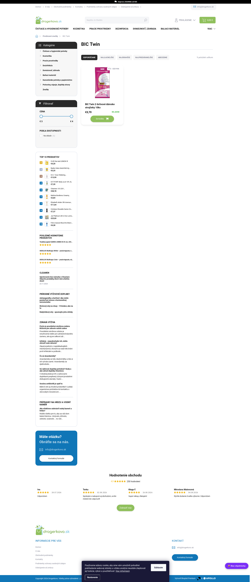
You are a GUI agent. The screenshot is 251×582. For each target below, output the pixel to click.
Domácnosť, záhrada (51, 70)
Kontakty (79, 7)
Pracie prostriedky (50, 61)
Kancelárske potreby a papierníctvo (57, 80)
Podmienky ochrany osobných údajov (102, 7)
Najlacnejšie (107, 57)
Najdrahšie (124, 57)
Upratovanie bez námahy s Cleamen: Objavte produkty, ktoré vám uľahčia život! (55, 279)
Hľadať (145, 20)
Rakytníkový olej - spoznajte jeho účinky (56, 312)
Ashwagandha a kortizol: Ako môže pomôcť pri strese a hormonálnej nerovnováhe (54, 300)
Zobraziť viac (125, 508)
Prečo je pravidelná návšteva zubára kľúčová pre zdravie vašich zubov (55, 327)
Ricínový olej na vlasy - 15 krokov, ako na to (56, 307)
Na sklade (49, 136)
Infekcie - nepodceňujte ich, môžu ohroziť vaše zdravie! (53, 342)
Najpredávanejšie (144, 57)
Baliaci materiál (49, 75)
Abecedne (162, 57)
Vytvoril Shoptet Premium (185, 578)
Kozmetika (47, 56)
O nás (47, 7)
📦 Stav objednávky (237, 566)
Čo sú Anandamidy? (48, 356)
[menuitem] (52, 29)
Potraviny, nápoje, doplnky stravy (56, 85)
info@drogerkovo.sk (55, 449)
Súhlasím (158, 567)
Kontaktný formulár (56, 458)
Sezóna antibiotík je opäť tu (51, 384)
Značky (46, 89)
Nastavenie (92, 577)
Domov (38, 7)
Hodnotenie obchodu (125, 475)
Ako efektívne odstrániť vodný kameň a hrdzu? (56, 410)
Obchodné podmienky (62, 7)
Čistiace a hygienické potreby (55, 51)
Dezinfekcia (48, 65)
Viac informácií (123, 571)
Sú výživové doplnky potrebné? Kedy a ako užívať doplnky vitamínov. (55, 370)
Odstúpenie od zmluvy (130, 7)
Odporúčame (89, 57)
